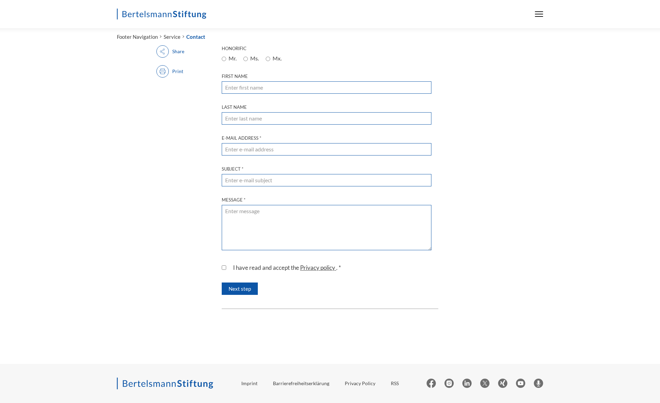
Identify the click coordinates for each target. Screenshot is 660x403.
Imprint (249, 383)
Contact (195, 37)
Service (172, 37)
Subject (232, 169)
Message (233, 200)
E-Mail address (241, 138)
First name (235, 76)
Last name (234, 107)
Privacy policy (318, 267)
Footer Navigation (137, 37)
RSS (395, 383)
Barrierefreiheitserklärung (301, 383)
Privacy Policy (360, 383)
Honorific (234, 48)
